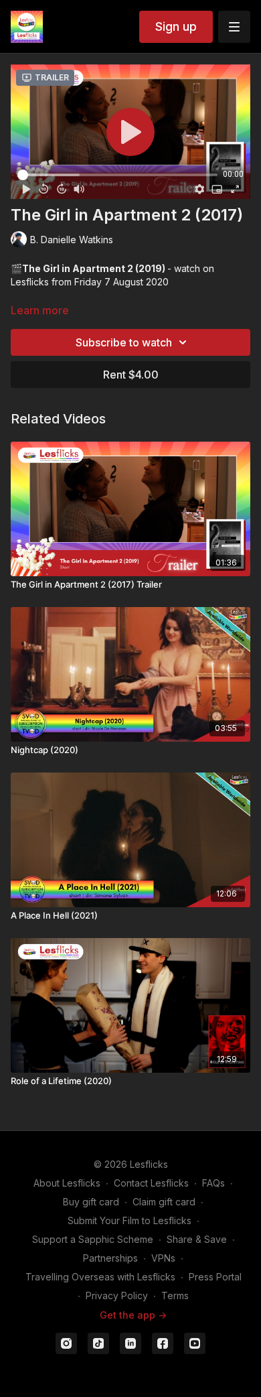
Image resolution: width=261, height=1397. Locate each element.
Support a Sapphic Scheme (92, 1239)
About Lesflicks (66, 1183)
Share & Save (197, 1239)
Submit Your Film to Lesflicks (129, 1220)
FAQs (213, 1183)
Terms (175, 1295)
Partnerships (110, 1258)
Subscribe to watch (124, 342)
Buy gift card (91, 1201)
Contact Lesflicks (151, 1183)
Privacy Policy (117, 1295)
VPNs (163, 1258)
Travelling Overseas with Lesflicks (100, 1276)
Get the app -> (133, 1315)
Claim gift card (164, 1201)
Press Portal (215, 1276)
